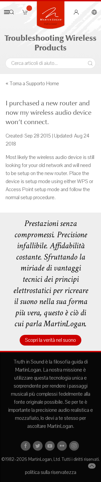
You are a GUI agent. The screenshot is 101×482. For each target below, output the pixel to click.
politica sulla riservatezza (50, 472)
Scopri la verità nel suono (50, 340)
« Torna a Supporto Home (32, 83)
